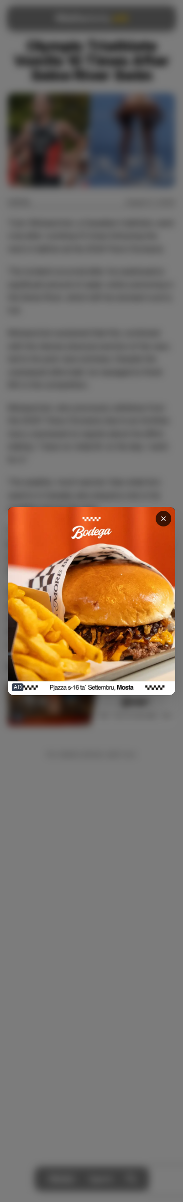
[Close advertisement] (163, 518)
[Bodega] (91, 601)
